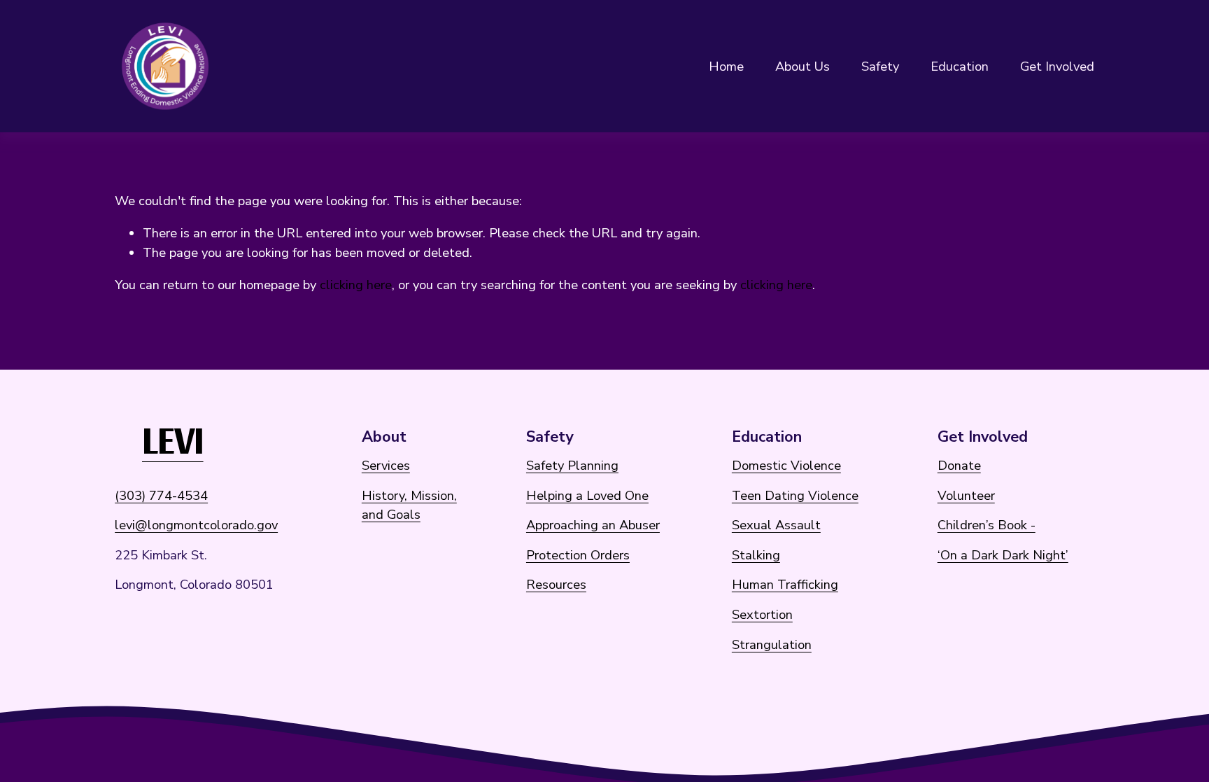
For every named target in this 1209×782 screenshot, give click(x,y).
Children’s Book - (986, 524)
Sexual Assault (776, 524)
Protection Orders (578, 555)
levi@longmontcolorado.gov (196, 524)
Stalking (756, 555)
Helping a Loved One (587, 495)
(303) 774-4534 (161, 495)
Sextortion (762, 614)
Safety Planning (572, 465)
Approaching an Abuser (593, 524)
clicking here (356, 284)
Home (726, 66)
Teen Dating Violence (795, 495)
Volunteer (966, 495)
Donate (959, 465)
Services (386, 465)
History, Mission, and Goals (409, 505)
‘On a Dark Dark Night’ (1003, 555)
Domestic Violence (786, 465)
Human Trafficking (785, 584)
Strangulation (772, 644)
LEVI (173, 438)
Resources (556, 584)
